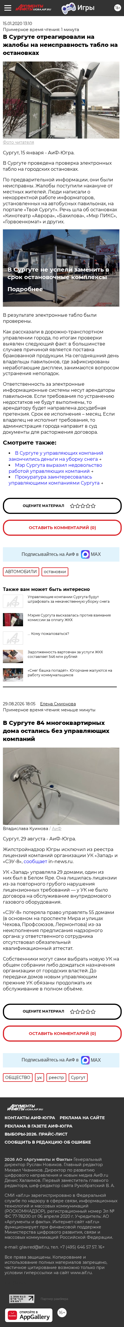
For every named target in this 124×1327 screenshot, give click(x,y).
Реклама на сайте (82, 1117)
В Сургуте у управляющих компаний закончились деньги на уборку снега (56, 456)
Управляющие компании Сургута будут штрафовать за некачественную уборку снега (69, 599)
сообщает (35, 861)
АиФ (56, 828)
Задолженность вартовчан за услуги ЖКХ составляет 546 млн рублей (65, 654)
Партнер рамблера (54, 1299)
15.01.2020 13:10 (17, 23)
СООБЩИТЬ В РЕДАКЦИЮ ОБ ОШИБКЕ (48, 1142)
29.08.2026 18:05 (19, 703)
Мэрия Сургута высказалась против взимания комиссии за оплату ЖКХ (69, 617)
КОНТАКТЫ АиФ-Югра (30, 1117)
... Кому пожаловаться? (48, 633)
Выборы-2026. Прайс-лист (36, 1134)
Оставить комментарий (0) (62, 527)
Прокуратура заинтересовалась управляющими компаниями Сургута (54, 480)
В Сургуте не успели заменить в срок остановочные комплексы (58, 273)
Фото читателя (18, 142)
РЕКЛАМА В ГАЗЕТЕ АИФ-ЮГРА (38, 1126)
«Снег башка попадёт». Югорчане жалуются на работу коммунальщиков (70, 672)
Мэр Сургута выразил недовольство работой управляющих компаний (55, 468)
